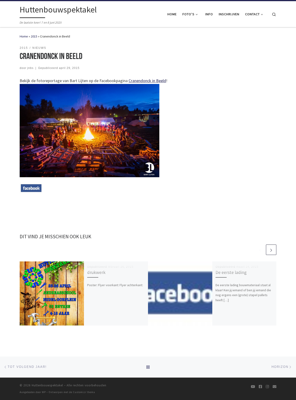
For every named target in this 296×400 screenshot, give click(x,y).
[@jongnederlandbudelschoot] (267, 387)
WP (44, 392)
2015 (34, 36)
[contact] (274, 387)
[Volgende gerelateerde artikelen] (271, 250)
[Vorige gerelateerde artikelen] (260, 250)
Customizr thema (84, 392)
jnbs (30, 68)
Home (24, 36)
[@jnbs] (253, 387)
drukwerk (96, 272)
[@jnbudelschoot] (260, 387)
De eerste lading (231, 272)
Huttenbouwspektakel (47, 385)
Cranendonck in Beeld (147, 80)
